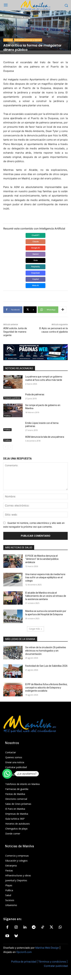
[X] (51, 927)
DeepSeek (35, 273)
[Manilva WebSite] (35, 5)
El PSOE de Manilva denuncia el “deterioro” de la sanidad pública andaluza (41, 559)
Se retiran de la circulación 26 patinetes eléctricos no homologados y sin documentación (45, 650)
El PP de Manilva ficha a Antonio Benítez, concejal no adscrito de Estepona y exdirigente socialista (46, 687)
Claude (36, 241)
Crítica (8, 40)
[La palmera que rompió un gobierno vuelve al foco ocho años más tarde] (13, 382)
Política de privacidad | (24, 961)
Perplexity (35, 266)
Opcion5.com (24, 952)
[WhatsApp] (60, 927)
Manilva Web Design (47, 947)
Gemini (36, 254)
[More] (62, 309)
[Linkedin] (25, 927)
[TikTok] (43, 927)
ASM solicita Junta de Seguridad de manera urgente (15, 332)
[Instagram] (16, 927)
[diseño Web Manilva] (35, 352)
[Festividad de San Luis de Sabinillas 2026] (13, 671)
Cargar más (34, 628)
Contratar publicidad (56, 965)
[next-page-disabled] (11, 447)
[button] (7, 774)
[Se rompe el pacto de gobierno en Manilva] (13, 410)
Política (7, 416)
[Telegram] (34, 927)
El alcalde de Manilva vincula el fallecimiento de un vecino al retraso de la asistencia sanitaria (45, 596)
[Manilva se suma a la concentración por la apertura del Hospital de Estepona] (13, 616)
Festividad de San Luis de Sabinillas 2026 (46, 666)
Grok (36, 260)
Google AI (35, 248)
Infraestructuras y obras (28, 40)
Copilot (35, 279)
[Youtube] (7, 936)
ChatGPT (35, 235)
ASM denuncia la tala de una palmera (44, 437)
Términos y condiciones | (53, 961)
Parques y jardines (12, 398)
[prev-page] (5, 447)
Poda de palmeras (34, 394)
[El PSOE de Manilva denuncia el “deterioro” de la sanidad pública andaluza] (13, 561)
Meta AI (35, 285)
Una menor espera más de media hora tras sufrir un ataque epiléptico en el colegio (45, 577)
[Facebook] (7, 927)
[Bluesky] (16, 936)
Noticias (7, 387)
